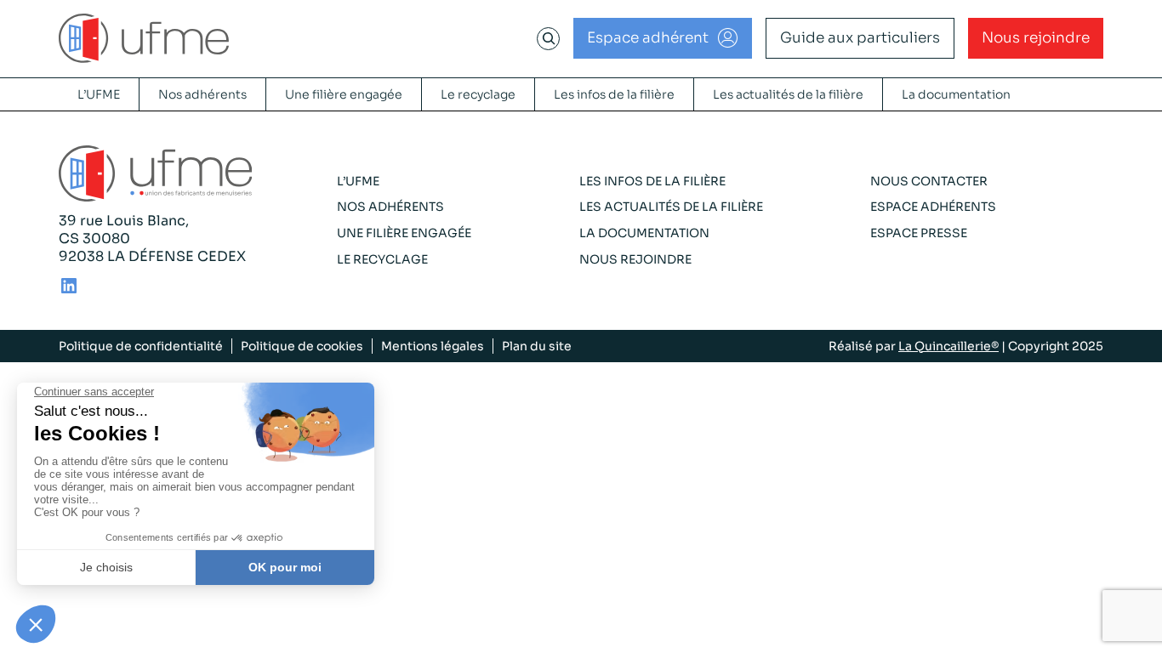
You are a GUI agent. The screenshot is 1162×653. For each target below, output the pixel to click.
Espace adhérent (648, 38)
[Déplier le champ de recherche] (548, 38)
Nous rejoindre (1036, 38)
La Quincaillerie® (948, 346)
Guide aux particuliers (860, 38)
